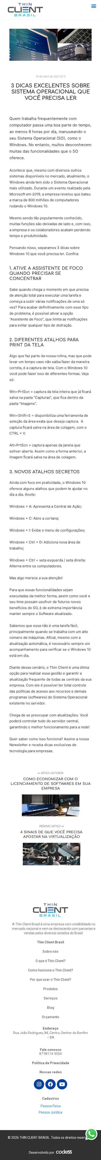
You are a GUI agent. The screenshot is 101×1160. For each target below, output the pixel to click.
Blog (50, 1007)
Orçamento (50, 1017)
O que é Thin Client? (50, 961)
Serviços (51, 998)
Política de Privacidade (50, 1063)
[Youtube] (62, 1084)
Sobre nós (50, 951)
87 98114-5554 (50, 1054)
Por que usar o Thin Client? (50, 979)
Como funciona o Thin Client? (50, 970)
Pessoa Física (51, 1106)
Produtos (50, 989)
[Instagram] (39, 1084)
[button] (93, 6)
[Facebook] (50, 1084)
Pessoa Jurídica (50, 1112)
